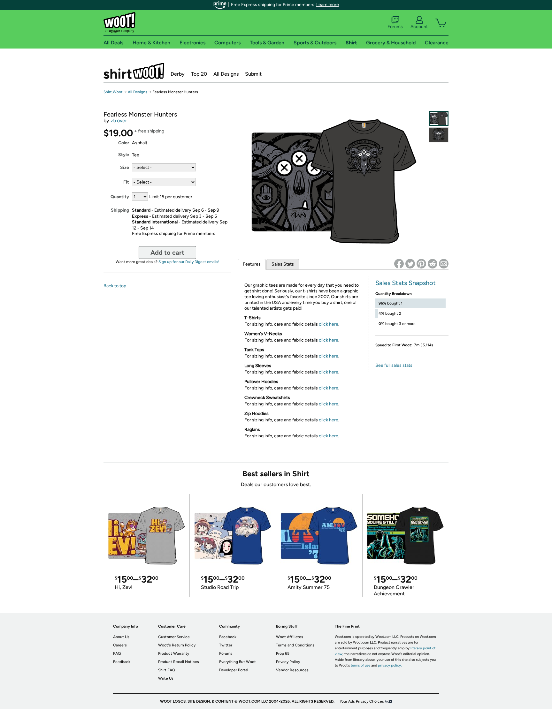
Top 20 (199, 74)
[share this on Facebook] (399, 263)
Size (124, 167)
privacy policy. (390, 665)
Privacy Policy (288, 662)
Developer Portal (233, 670)
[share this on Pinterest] (421, 263)
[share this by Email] (443, 263)
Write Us (165, 678)
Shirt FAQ (166, 670)
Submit (253, 74)
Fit (126, 182)
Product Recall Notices (178, 662)
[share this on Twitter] (410, 263)
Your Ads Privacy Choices (362, 701)
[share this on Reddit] (432, 263)
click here (328, 324)
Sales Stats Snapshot (405, 283)
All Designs (226, 74)
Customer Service (174, 637)
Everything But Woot (237, 662)
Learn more (327, 4)
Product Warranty (173, 653)
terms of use (360, 665)
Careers (120, 645)
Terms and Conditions (295, 645)
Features (252, 264)
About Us (121, 637)
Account (419, 26)
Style (123, 154)
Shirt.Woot (133, 71)
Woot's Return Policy (176, 645)
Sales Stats (283, 264)
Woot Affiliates (289, 637)
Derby (178, 74)
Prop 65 (282, 653)
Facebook (227, 637)
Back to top (114, 286)
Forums (395, 26)
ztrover (119, 120)
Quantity (120, 197)
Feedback (121, 662)
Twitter (225, 645)
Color (123, 143)
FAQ (117, 653)
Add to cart (167, 252)
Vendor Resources (292, 670)
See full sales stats (393, 365)
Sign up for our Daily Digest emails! (188, 262)
